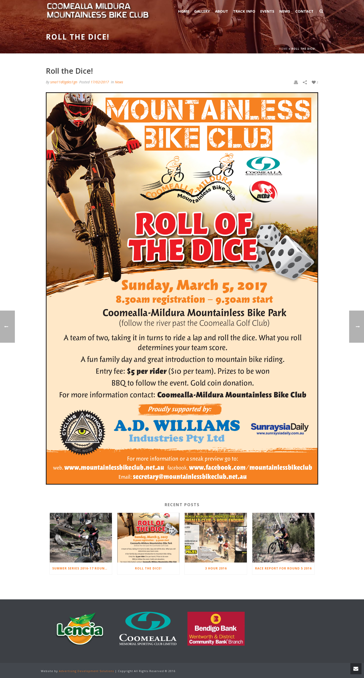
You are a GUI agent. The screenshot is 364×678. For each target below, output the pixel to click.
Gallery (202, 11)
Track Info (244, 11)
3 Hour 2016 (216, 568)
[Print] (296, 82)
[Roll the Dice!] (148, 538)
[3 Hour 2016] (216, 538)
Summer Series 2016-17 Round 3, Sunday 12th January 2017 (82, 568)
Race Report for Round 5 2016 (283, 568)
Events (267, 11)
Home (183, 11)
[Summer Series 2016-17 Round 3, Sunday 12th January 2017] (81, 538)
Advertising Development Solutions (86, 671)
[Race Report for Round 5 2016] (283, 538)
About (221, 11)
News (284, 11)
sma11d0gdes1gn (63, 82)
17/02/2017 (100, 82)
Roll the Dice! (148, 568)
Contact (304, 11)
